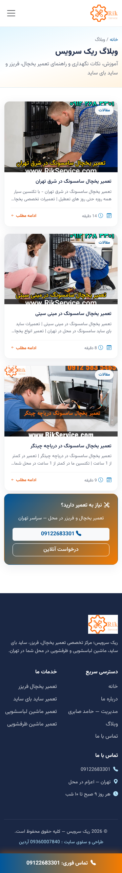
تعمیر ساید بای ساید (35, 699)
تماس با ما (106, 736)
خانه (114, 40)
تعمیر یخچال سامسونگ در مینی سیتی (73, 314)
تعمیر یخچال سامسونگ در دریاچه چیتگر (70, 446)
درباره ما (109, 699)
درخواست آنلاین (61, 549)
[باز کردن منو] (11, 13)
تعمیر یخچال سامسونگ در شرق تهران (73, 181)
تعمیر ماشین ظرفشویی (32, 724)
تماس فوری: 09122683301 (57, 863)
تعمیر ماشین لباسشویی (31, 712)
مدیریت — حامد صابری (93, 712)
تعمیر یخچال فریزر (37, 686)
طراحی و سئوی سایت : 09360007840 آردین (61, 842)
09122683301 (58, 534)
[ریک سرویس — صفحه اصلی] (104, 13)
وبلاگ (112, 724)
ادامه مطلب (26, 215)
